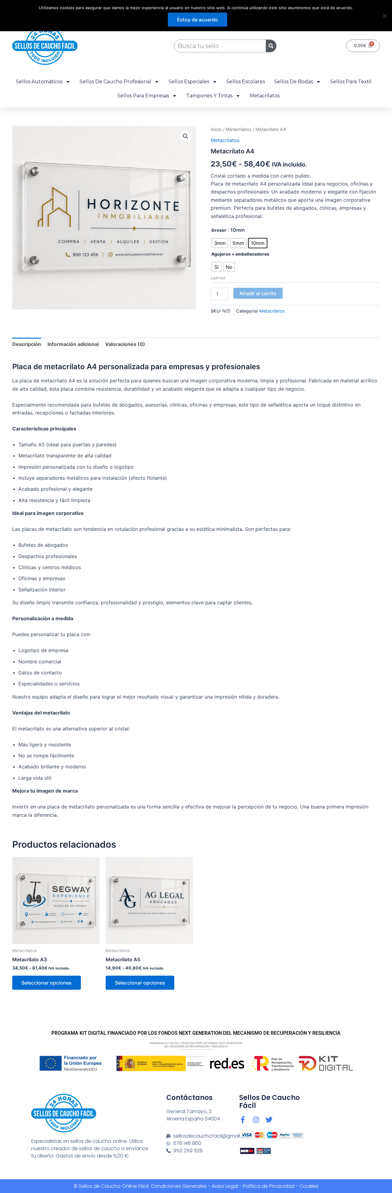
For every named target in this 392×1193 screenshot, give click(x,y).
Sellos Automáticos (39, 81)
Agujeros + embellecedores (240, 254)
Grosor (218, 230)
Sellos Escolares (245, 81)
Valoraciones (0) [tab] (125, 344)
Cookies (309, 1186)
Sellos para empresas (143, 96)
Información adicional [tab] (73, 344)
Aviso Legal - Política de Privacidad (253, 1186)
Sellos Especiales (188, 81)
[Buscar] (271, 46)
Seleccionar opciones (46, 983)
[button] (185, 136)
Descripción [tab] (26, 344)
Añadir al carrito (258, 293)
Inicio (216, 129)
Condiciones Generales (179, 1186)
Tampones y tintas (209, 96)
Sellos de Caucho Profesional (115, 81)
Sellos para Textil (350, 81)
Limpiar (218, 278)
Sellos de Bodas (293, 81)
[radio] (220, 243)
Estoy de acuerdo (197, 20)
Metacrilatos (265, 96)
